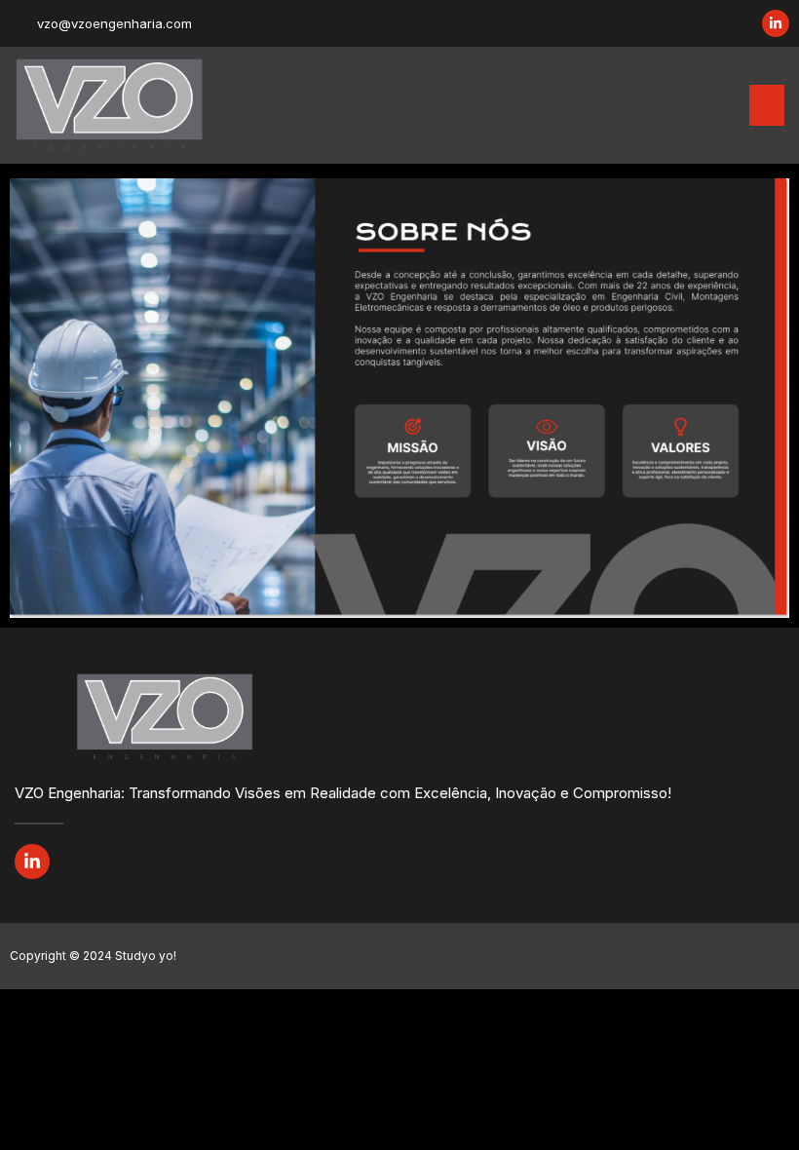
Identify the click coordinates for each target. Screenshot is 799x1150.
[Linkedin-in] (775, 23)
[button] (766, 105)
